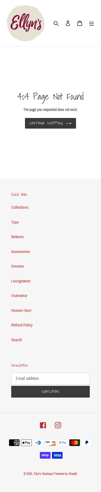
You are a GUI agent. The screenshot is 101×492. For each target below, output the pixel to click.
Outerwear (19, 295)
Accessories (20, 251)
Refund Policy (22, 325)
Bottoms (17, 237)
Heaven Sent (21, 310)
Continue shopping (46, 123)
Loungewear (21, 281)
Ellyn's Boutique (43, 474)
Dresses (17, 266)
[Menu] (91, 23)
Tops (15, 222)
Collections (19, 207)
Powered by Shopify (65, 474)
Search (16, 340)
